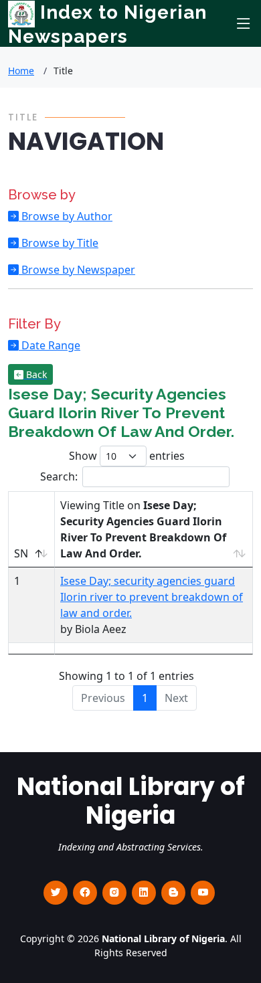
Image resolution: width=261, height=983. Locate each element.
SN (21, 553)
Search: (59, 476)
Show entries (127, 455)
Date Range (49, 345)
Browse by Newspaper (77, 269)
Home (21, 70)
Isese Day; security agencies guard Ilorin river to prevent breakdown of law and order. (151, 596)
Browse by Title (58, 243)
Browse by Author (65, 216)
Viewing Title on (143, 529)
